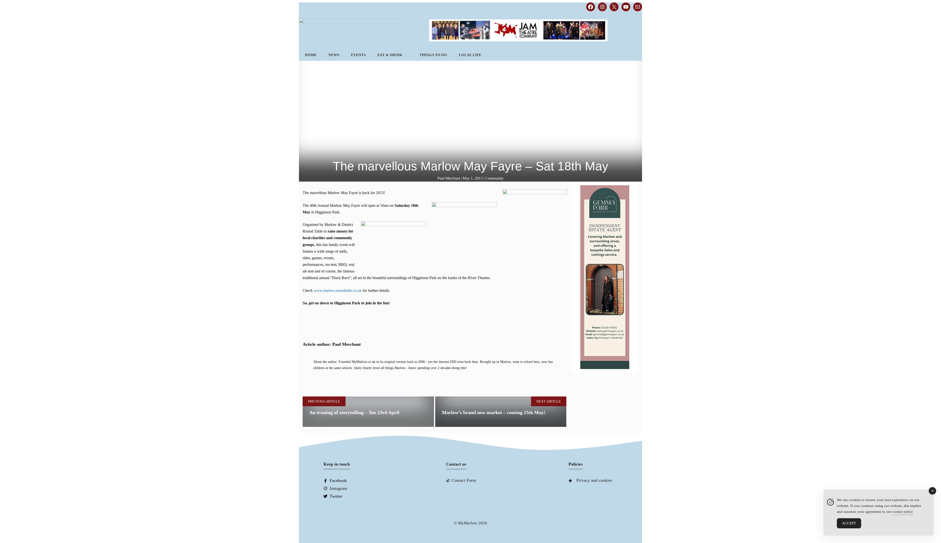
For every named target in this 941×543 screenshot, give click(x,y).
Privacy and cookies (594, 480)
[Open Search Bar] (634, 55)
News (333, 55)
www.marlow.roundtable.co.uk (338, 290)
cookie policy (902, 512)
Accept (849, 523)
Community (494, 178)
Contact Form (464, 480)
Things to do (433, 55)
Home (311, 55)
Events (358, 55)
